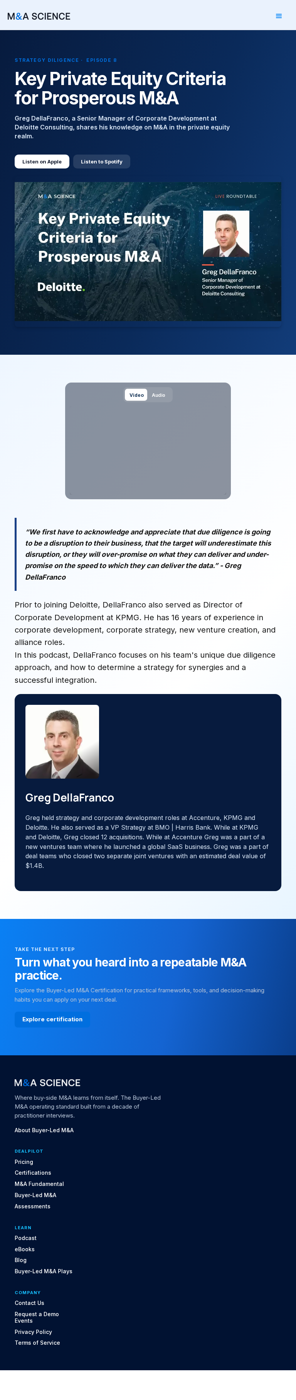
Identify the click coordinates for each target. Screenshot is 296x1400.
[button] (279, 16)
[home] (39, 16)
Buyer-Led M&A (35, 1195)
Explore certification (52, 1019)
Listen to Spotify (102, 161)
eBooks (25, 1249)
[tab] (136, 395)
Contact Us (29, 1303)
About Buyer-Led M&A (44, 1130)
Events (24, 1321)
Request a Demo (37, 1314)
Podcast (26, 1238)
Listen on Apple (42, 161)
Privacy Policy (33, 1332)
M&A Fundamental (39, 1184)
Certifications (33, 1173)
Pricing (24, 1162)
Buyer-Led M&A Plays (43, 1271)
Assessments (32, 1206)
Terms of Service (37, 1343)
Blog (21, 1260)
